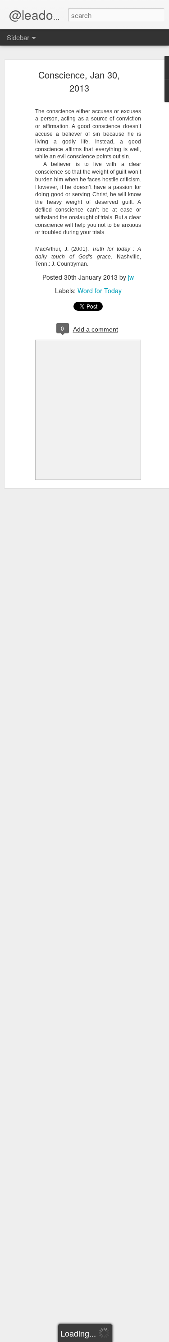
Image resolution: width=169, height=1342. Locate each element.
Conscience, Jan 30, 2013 (79, 81)
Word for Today (100, 290)
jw (131, 276)
